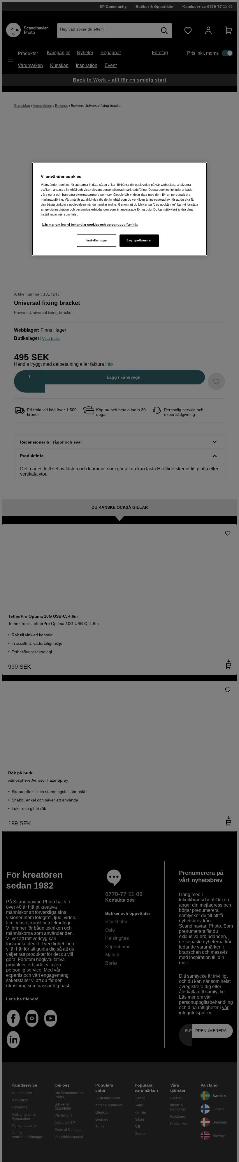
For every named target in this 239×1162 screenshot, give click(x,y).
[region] (119, 209)
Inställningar (96, 240)
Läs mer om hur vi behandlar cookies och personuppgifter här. (90, 224)
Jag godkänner (139, 240)
